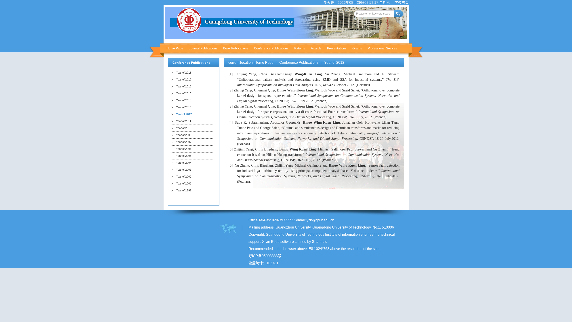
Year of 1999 (183, 190)
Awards (316, 48)
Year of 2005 (183, 155)
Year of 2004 (183, 162)
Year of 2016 (183, 86)
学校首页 (401, 2)
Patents (299, 48)
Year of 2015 (183, 93)
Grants (357, 48)
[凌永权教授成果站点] (232, 32)
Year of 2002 (183, 176)
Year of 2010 (183, 128)
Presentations (337, 48)
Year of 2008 (183, 135)
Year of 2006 (183, 148)
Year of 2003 (183, 169)
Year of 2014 (183, 100)
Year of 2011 (183, 121)
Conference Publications (271, 48)
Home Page (174, 48)
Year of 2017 (183, 79)
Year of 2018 (183, 72)
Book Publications (235, 48)
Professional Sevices (382, 48)
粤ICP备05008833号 (264, 256)
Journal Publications (203, 48)
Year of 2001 (183, 183)
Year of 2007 (183, 142)
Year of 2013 (183, 107)
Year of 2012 (184, 114)
